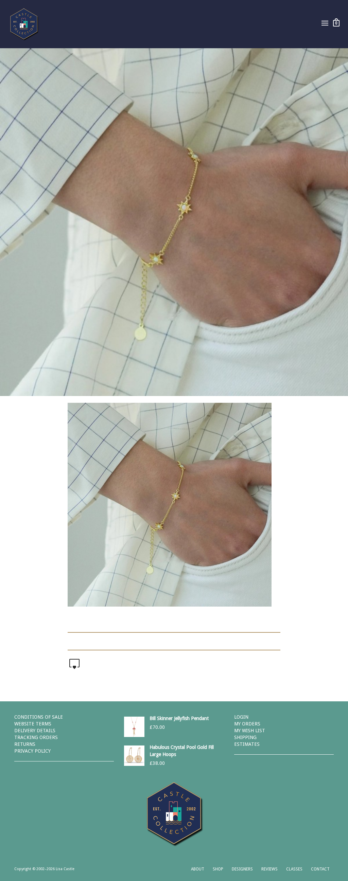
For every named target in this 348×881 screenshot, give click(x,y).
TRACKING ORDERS (36, 737)
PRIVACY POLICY (32, 751)
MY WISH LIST (249, 730)
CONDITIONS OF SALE (38, 717)
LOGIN (241, 717)
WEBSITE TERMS (32, 723)
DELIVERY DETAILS (34, 730)
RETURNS (24, 744)
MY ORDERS (247, 723)
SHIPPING (245, 737)
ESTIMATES (247, 744)
